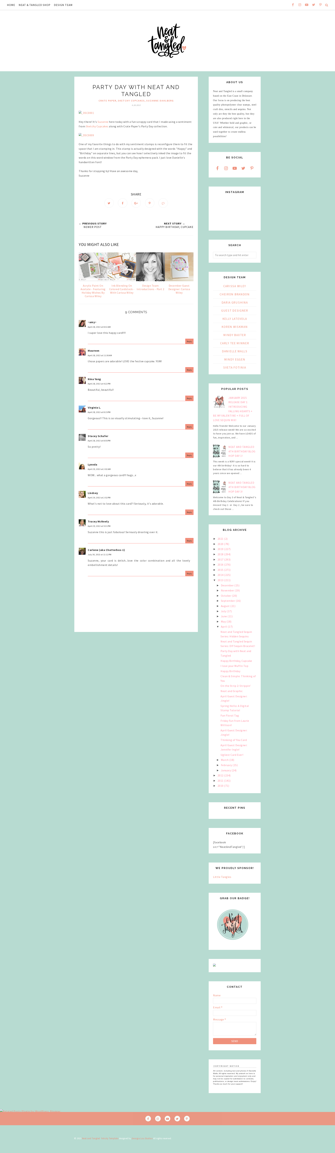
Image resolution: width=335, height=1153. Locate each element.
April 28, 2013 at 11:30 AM (100, 355)
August (225, 606)
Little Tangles (222, 877)
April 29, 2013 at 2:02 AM (99, 469)
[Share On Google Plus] (136, 203)
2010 (221, 785)
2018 (221, 554)
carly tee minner (234, 343)
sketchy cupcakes (131, 100)
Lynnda (92, 464)
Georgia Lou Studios (142, 1138)
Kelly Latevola (234, 319)
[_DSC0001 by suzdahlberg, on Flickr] (86, 113)
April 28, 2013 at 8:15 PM (99, 412)
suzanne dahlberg (160, 100)
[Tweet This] (109, 203)
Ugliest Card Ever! (232, 754)
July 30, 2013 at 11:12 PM (99, 554)
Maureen (93, 350)
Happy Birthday (230, 671)
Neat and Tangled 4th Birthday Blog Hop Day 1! (241, 451)
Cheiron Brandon (235, 294)
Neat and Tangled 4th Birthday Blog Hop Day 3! (241, 487)
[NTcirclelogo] (232, 943)
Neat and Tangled (91, 1138)
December (227, 585)
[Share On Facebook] (122, 203)
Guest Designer (234, 310)
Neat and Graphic (232, 691)
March (225, 760)
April (224, 626)
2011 (221, 780)
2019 (221, 549)
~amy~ (92, 322)
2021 (221, 538)
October (226, 595)
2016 (221, 564)
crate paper (107, 100)
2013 (221, 580)
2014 (221, 575)
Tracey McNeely (98, 521)
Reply (189, 341)
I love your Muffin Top (234, 666)
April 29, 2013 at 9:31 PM (99, 526)
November (228, 590)
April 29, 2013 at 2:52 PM (99, 497)
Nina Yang (94, 379)
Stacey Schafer (98, 436)
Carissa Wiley (234, 286)
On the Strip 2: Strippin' (236, 686)
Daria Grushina (235, 302)
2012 (221, 775)
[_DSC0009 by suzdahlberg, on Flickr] (86, 135)
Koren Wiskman (235, 327)
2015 (221, 570)
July (224, 611)
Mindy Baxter (234, 335)
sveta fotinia (234, 367)
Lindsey (93, 493)
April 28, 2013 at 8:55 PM (99, 440)
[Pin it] (149, 203)
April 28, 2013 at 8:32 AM (99, 327)
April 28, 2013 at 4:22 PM (99, 383)
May (223, 621)
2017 (221, 559)
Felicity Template (109, 1138)
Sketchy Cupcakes (97, 126)
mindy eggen (234, 359)
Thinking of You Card (234, 740)
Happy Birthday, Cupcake (236, 661)
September (228, 600)
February (227, 765)
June (224, 616)
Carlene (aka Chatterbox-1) (106, 550)
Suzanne (103, 121)
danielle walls (234, 351)
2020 (221, 544)
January (226, 770)
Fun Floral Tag (230, 715)
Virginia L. (94, 407)
